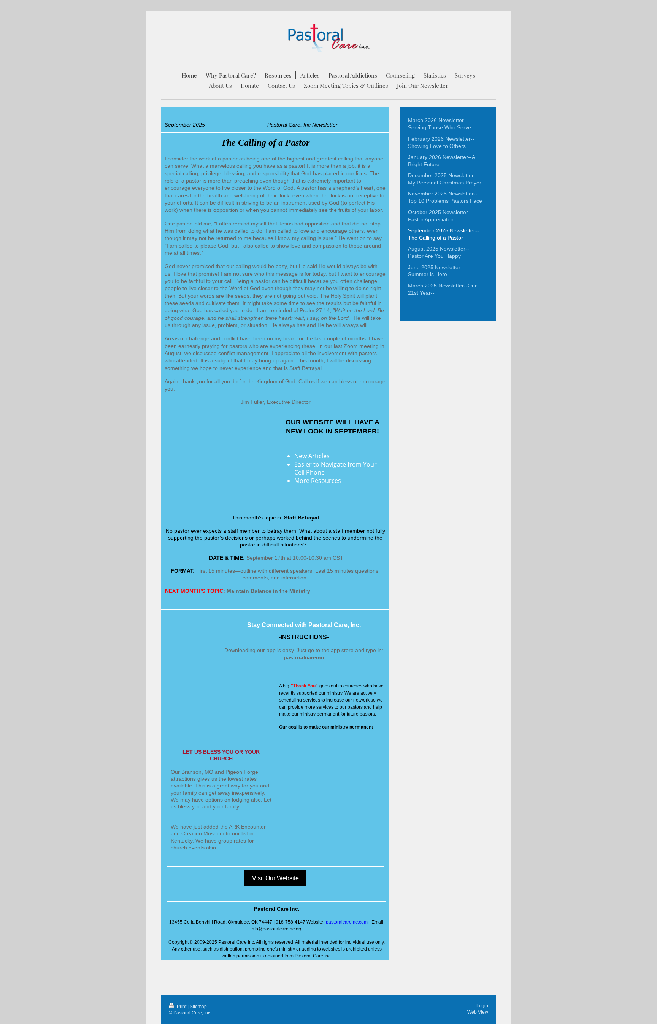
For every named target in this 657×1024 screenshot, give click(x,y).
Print (181, 1006)
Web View (477, 1012)
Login (482, 1005)
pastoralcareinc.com (347, 922)
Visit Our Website (275, 878)
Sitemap (198, 1006)
